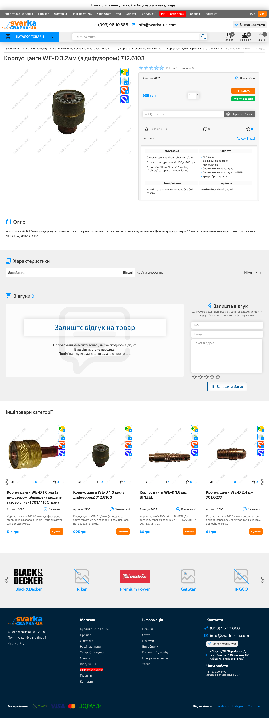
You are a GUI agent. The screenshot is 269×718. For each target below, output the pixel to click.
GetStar (188, 589)
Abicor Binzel (246, 138)
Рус (252, 13)
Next (262, 482)
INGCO (241, 589)
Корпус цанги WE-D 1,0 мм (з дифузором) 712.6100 (99, 494)
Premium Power (135, 589)
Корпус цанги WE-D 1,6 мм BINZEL (163, 494)
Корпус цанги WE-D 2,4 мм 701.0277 (229, 494)
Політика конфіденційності (27, 637)
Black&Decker (28, 589)
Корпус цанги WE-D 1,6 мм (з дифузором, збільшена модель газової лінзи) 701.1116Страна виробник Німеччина (34, 497)
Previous (6, 482)
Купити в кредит (243, 98)
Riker (82, 589)
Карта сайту (16, 643)
